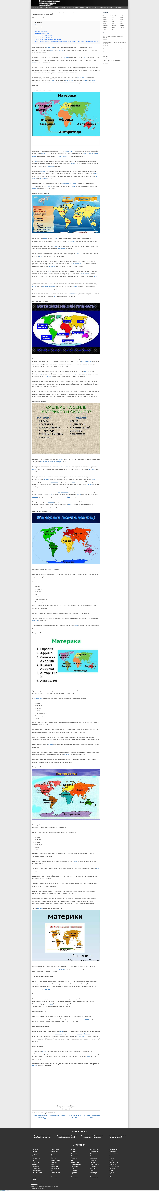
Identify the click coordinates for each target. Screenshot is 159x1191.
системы (66, 754)
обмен (41, 256)
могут (50, 271)
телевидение (55, 1173)
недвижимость (76, 1164)
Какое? (121, 19)
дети (53, 1154)
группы (60, 461)
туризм (111, 1173)
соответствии (38, 698)
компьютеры (55, 1160)
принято (66, 57)
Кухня (96, 7)
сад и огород (36, 1170)
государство (36, 1154)
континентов (50, 47)
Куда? (121, 23)
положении (58, 1034)
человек (54, 1177)
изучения (35, 188)
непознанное (94, 1164)
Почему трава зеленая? (38, 1124)
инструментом (73, 294)
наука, (45, 238)
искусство (93, 1158)
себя (50, 467)
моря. (51, 1004)
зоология (105, 63)
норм (60, 459)
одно (53, 80)
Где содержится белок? (94, 1124)
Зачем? (105, 17)
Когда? (105, 23)
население (50, 166)
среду (95, 276)
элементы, (59, 467)
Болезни (42, 7)
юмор (111, 1177)
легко (75, 286)
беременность (114, 1149)
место (76, 625)
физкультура (75, 1175)
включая (73, 163)
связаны (48, 376)
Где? (104, 15)
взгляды (40, 908)
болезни (73, 1151)
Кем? (121, 21)
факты (34, 1065)
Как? (113, 17)
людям (50, 494)
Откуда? (122, 25)
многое (34, 469)
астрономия (94, 1149)
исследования (80, 1036)
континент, (83, 77)
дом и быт (93, 1154)
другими (65, 156)
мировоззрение (53, 461)
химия (111, 1175)
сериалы (74, 1170)
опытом (78, 494)
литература (55, 1162)
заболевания (113, 1154)
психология (55, 1168)
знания (78, 253)
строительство (37, 1173)
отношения (36, 1166)
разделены (43, 171)
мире (35, 161)
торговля (74, 1173)
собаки (92, 1170)
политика (54, 1166)
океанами (58, 156)
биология (105, 51)
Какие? (105, 19)
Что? (113, 29)
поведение (43, 461)
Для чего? (114, 15)
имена (53, 1158)
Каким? (113, 19)
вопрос (44, 1051)
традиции (46, 479)
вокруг (88, 1056)
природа (105, 45)
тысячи (50, 744)
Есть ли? (122, 15)
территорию (43, 178)
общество (71, 504)
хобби (34, 1177)
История (82, 7)
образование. (69, 80)
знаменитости (75, 1156)
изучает (55, 238)
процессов (61, 248)
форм (68, 497)
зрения (52, 50)
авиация (35, 1149)
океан (61, 1031)
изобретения (36, 1158)
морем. (96, 173)
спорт (111, 1170)
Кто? (113, 23)
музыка (34, 1164)
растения (93, 1168)
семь (84, 57)
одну (96, 176)
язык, (67, 467)
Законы (63, 7)
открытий (35, 620)
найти (93, 479)
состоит (79, 1034)
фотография (94, 1175)
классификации (86, 361)
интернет (74, 1158)
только (87, 1019)
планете (91, 153)
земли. (48, 153)
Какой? (105, 21)
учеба (34, 1175)
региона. (90, 484)
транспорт (93, 1173)
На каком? (114, 25)
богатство (64, 183)
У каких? (122, 27)
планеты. (74, 183)
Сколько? (40, 17)
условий (91, 469)
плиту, (43, 1006)
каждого (47, 989)
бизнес (34, 1151)
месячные (93, 1162)
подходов (62, 969)
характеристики (84, 273)
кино (33, 1160)
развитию (35, 497)
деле (85, 371)
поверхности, (69, 151)
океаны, (75, 263)
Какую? (113, 21)
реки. (84, 263)
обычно (97, 153)
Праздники (110, 7)
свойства (49, 289)
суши (84, 153)
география (49, 17)
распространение (63, 492)
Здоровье (68, 7)
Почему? (105, 27)
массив (43, 153)
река (97, 868)
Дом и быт (56, 7)
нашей (69, 183)
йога (73, 482)
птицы (73, 1168)
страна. (75, 861)
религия (112, 1168)
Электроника (118, 7)
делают (73, 186)
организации (51, 286)
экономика (74, 1177)
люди (41, 374)
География (49, 7)
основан (85, 80)
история (112, 1158)
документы (74, 1154)
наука (53, 1164)
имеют (34, 156)
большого (87, 1034)
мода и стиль (113, 1162)
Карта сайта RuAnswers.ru (37, 1188)
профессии (36, 1168)
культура (93, 1160)
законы (105, 39)
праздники (74, 1166)
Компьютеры (89, 7)
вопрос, (61, 50)
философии (54, 482)
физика (105, 58)
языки (34, 1179)
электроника (94, 1177)
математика (75, 1162)
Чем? (104, 29)
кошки (73, 1160)
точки (34, 63)
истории (87, 83)
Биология (35, 7)
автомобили (55, 1149)
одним (76, 374)
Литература (102, 7)
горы (79, 263)
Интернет (75, 7)
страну (34, 178)
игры (111, 1156)
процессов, (52, 266)
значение (51, 502)
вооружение (94, 1151)
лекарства (35, 1162)
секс (52, 1170)
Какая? (121, 17)
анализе (92, 80)
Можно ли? (106, 25)
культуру (48, 186)
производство (114, 1166)
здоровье (54, 1156)
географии (71, 241)
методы (44, 286)
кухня (111, 1160)
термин (55, 246)
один (78, 77)
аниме (73, 1149)
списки (34, 286)
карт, (55, 296)
